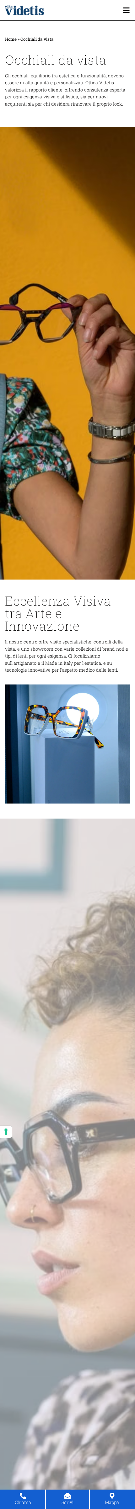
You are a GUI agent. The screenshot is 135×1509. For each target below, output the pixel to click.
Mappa (112, 1502)
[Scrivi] (67, 1496)
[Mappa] (112, 1496)
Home (11, 39)
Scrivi (67, 1502)
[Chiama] (23, 1496)
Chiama (23, 1502)
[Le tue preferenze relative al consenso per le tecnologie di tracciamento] (6, 1132)
